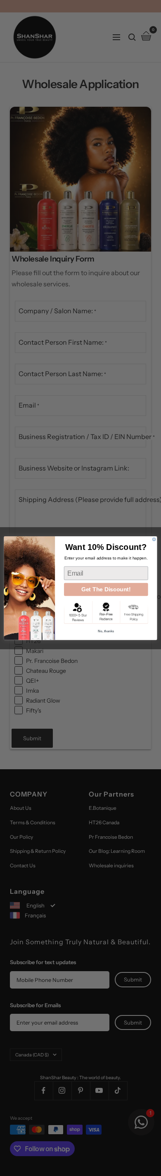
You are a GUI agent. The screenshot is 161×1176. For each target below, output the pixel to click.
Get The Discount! (106, 589)
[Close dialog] (154, 539)
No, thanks (106, 631)
